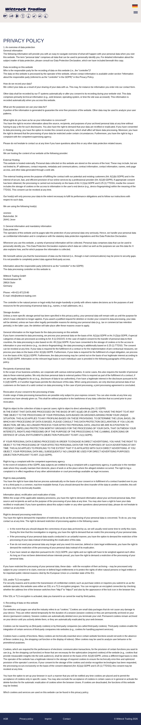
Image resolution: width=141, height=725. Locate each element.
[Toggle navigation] (136, 12)
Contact (66, 719)
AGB (5, 719)
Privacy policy (26, 719)
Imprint (48, 719)
